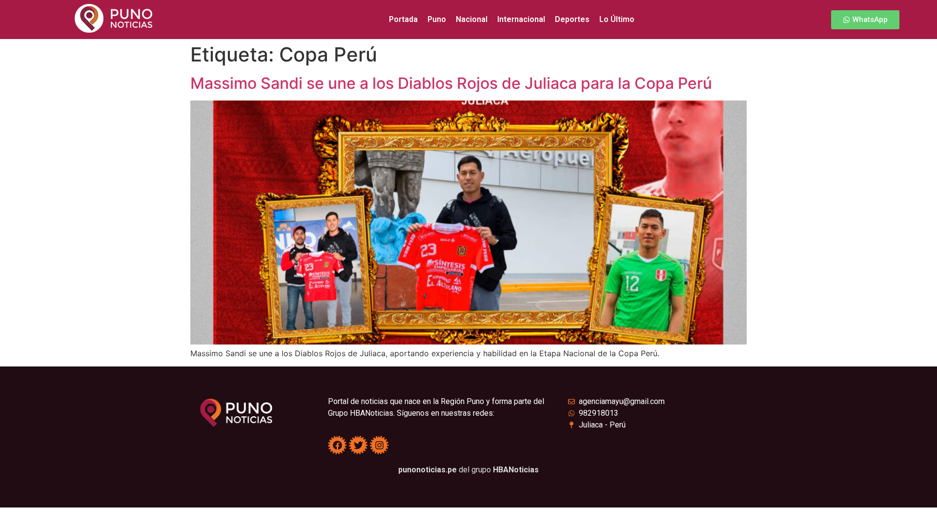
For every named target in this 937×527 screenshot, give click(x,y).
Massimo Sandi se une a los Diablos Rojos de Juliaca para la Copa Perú (451, 83)
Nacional (472, 19)
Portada (403, 19)
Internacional (521, 19)
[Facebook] (337, 445)
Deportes (572, 19)
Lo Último (616, 19)
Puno (437, 19)
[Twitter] (358, 445)
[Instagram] (379, 445)
